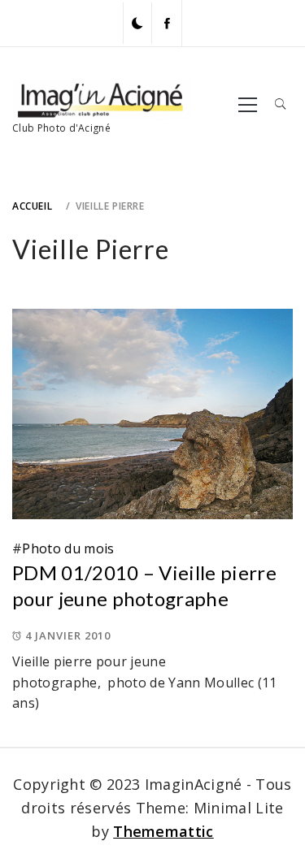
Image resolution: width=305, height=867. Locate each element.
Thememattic (163, 831)
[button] (137, 23)
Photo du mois (68, 548)
